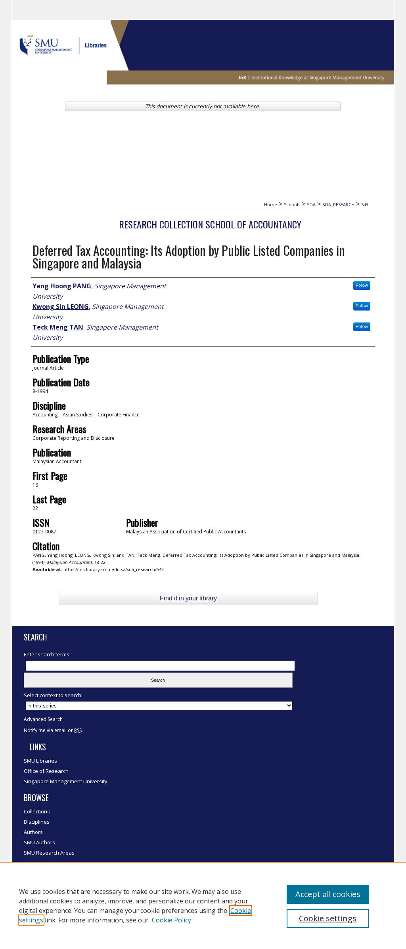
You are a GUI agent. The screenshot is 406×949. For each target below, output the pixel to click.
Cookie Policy (171, 920)
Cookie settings (327, 918)
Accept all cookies (327, 894)
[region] (203, 905)
